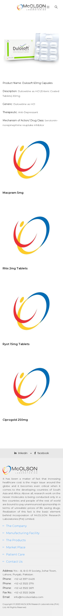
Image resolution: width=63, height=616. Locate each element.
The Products (16, 540)
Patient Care (15, 554)
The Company (16, 526)
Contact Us (14, 561)
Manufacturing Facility (22, 533)
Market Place (15, 547)
